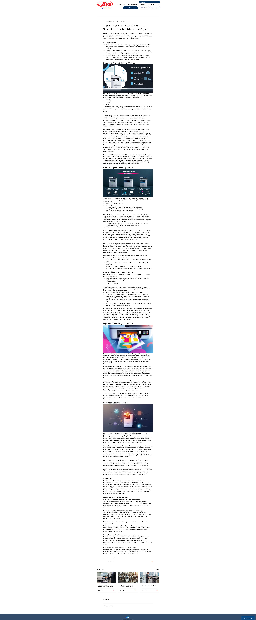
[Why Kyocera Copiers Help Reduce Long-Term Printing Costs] (106, 577)
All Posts (98, 12)
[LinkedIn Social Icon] (128, 617)
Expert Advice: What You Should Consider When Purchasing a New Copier (127, 585)
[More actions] (152, 21)
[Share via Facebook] (104, 557)
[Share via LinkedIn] (110, 557)
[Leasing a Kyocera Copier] (149, 577)
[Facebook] (126, 617)
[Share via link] (113, 557)
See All (157, 569)
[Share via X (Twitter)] (107, 557)
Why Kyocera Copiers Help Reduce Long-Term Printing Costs (106, 585)
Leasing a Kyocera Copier (149, 585)
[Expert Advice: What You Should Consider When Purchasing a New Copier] (128, 577)
